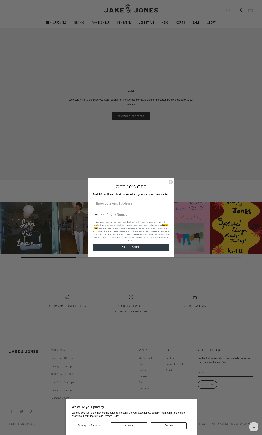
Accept (129, 425)
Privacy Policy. (111, 415)
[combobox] (99, 214)
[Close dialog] (171, 182)
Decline (169, 425)
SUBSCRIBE (131, 247)
